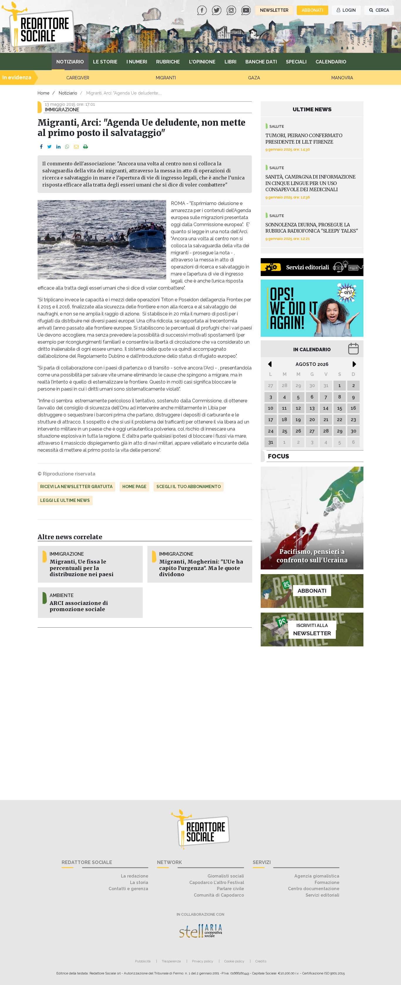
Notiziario (70, 62)
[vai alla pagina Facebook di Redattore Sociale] (202, 10)
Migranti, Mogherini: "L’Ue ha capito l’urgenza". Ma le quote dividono (201, 568)
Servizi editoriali (322, 894)
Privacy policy (202, 961)
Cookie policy (234, 961)
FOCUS (278, 456)
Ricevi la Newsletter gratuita (76, 486)
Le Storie (105, 62)
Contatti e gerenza (128, 888)
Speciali (296, 62)
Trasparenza (171, 961)
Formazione (327, 882)
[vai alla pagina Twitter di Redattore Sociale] (217, 10)
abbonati (312, 10)
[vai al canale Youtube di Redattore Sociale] (246, 10)
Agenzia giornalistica (316, 875)
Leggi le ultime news (65, 500)
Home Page (134, 486)
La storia (139, 882)
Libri (230, 62)
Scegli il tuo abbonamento (188, 486)
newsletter (274, 10)
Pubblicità (143, 961)
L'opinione (202, 62)
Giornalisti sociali (226, 875)
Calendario (331, 62)
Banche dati (261, 62)
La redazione (134, 875)
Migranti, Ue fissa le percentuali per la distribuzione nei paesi (82, 568)
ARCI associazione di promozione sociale (79, 606)
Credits (260, 961)
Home (44, 92)
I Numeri (137, 62)
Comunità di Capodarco (219, 894)
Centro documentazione (313, 888)
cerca (382, 10)
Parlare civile (230, 888)
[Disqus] (145, 710)
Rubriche (168, 62)
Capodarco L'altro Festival (216, 882)
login (349, 10)
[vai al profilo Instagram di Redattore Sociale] (232, 10)
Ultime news (312, 109)
